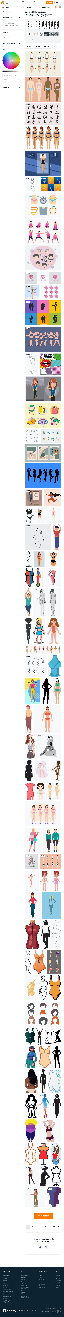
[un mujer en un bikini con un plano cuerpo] (39, 559)
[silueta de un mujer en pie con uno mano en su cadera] (45, 1176)
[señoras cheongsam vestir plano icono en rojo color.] (30, 791)
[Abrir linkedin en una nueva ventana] (25, 1310)
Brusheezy (5, 1275)
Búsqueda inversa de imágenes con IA (8, 1293)
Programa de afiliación (24, 1282)
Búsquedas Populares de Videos (25, 1297)
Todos (6, 21)
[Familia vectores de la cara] (43, 257)
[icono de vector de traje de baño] (44, 1057)
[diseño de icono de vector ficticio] (43, 1154)
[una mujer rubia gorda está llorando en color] (31, 1130)
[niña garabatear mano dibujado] (30, 746)
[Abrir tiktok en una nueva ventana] (30, 1310)
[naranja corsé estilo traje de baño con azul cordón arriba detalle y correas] (39, 962)
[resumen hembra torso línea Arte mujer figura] (43, 987)
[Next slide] (58, 47)
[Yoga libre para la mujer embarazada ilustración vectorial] (43, 231)
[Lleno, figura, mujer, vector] (43, 339)
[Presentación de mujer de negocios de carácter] (33, 497)
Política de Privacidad (56, 1311)
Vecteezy (5, 1278)
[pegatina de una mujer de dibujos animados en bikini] (55, 770)
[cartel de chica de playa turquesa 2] (51, 905)
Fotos (16, 2)
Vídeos (24, 2)
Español (58, 1278)
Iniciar (56, 2)
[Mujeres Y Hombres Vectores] (43, 89)
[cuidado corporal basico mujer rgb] (38, 537)
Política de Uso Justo (55, 1312)
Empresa (5, 1283)
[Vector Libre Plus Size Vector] (50, 861)
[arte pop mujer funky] (50, 364)
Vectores (8, 2)
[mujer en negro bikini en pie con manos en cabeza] (53, 559)
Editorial (32, 2)
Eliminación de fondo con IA (7, 1297)
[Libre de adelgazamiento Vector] (43, 63)
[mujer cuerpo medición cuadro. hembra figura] (47, 602)
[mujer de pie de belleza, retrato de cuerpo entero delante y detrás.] (53, 791)
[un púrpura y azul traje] (54, 1197)
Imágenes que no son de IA (11, 26)
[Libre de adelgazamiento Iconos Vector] (43, 205)
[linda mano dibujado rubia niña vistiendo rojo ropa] (56, 1154)
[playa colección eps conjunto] (54, 962)
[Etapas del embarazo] (51, 292)
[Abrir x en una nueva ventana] (33, 1310)
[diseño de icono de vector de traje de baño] (30, 1036)
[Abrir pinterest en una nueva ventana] (27, 1310)
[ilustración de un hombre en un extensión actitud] (57, 537)
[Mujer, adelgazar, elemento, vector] (43, 415)
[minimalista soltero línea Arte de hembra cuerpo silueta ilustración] (28, 962)
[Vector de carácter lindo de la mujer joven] (43, 388)
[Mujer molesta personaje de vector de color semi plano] (28, 719)
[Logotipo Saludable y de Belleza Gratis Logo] (51, 436)
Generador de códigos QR (6, 1301)
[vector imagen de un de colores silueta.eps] (45, 1106)
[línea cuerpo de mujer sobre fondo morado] (31, 861)
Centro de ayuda (41, 1276)
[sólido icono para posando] (31, 1106)
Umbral (4, 79)
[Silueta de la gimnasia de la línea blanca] (51, 184)
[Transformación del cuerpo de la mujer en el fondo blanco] (43, 137)
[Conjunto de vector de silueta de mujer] (43, 475)
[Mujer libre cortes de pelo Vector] (43, 1014)
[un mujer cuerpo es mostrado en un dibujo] (51, 577)
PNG (39, 46)
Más (7, 3)
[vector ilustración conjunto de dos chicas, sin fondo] (50, 881)
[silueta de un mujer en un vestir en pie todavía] (29, 770)
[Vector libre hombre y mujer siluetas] (43, 312)
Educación (5, 1285)
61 (54, 1226)
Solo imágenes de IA (10, 23)
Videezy (5, 1280)
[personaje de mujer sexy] (32, 1176)
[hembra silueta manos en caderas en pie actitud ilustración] (56, 1057)
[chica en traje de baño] (54, 631)
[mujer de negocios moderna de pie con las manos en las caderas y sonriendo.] (33, 905)
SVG (30, 46)
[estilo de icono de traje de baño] (30, 1154)
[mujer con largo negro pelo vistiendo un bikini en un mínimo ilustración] (32, 1081)
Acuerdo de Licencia (24, 1276)
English (58, 1275)
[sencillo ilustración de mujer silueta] (47, 691)
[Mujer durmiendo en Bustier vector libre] (43, 163)
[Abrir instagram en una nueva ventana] (22, 1310)
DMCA (23, 1279)
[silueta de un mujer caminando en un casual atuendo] (51, 934)
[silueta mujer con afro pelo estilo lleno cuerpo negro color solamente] (28, 631)
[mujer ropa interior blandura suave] (41, 770)
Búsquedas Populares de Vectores (25, 1287)
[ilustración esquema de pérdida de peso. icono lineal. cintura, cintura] (49, 1130)
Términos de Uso (45, 1311)
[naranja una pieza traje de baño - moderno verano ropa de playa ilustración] (55, 987)
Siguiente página (43, 1216)
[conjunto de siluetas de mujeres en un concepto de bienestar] (36, 666)
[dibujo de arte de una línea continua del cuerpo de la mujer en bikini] (32, 184)
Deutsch (58, 1283)
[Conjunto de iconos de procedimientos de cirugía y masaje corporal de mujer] (32, 436)
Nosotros (41, 1282)
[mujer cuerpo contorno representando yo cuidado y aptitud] (29, 515)
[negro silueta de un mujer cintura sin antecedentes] (53, 1036)
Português (58, 1280)
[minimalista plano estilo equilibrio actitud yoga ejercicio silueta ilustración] (28, 602)
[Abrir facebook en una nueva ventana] (19, 1310)
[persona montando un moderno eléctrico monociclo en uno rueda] (38, 577)
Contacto (41, 1279)
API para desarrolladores (7, 1288)
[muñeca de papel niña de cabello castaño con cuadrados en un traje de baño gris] (40, 791)
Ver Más (51, 34)
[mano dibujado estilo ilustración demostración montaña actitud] (28, 559)
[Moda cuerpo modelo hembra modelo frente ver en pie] (53, 515)
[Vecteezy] (2, 2)
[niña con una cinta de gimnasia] (32, 292)
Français (58, 1285)
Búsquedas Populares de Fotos (25, 1292)
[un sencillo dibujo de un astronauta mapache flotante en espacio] (57, 1106)
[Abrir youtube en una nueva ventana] (35, 1310)
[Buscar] (56, 7)
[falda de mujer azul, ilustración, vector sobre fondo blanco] (54, 666)
